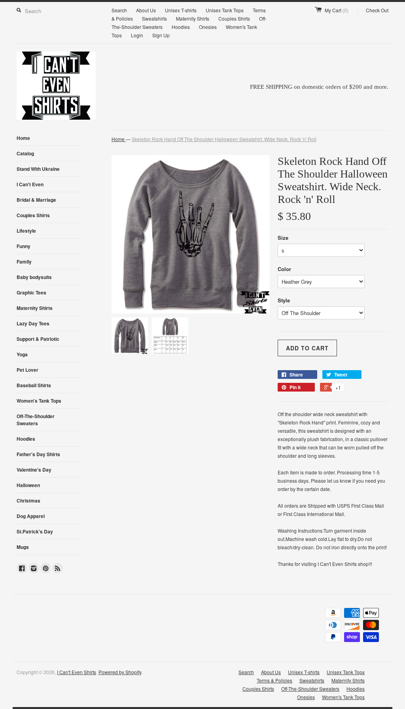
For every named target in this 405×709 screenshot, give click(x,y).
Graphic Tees (31, 292)
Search (119, 10)
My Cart (336, 10)
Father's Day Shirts (38, 454)
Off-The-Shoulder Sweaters (36, 420)
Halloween (28, 485)
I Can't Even (30, 184)
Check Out (377, 10)
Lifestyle (26, 230)
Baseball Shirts (34, 385)
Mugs (23, 546)
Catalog (25, 153)
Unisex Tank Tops (225, 10)
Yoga (22, 354)
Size (283, 237)
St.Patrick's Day (35, 531)
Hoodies (181, 26)
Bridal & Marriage (36, 199)
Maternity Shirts (192, 18)
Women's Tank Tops (39, 400)
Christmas (28, 500)
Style (284, 300)
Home (23, 137)
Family (24, 261)
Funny (23, 246)
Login (137, 35)
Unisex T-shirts (181, 10)
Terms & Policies (274, 680)
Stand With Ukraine (38, 168)
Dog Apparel (31, 516)
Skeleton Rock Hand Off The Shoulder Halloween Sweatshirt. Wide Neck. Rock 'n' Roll (224, 139)
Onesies (208, 26)
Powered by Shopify (119, 672)
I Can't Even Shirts (76, 672)
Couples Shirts (234, 18)
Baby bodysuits (34, 277)
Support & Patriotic (38, 338)
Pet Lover (27, 369)
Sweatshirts (154, 18)
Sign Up (161, 35)
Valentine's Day (34, 469)
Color (284, 269)
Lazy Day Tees (33, 323)
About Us (146, 10)
